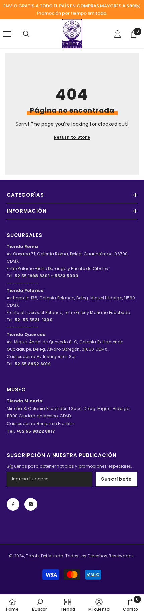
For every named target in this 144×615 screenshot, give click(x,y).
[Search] (26, 34)
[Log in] (117, 34)
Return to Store (72, 137)
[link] (39, 605)
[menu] (7, 34)
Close (138, 6)
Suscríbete (116, 479)
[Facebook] (13, 504)
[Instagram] (30, 504)
